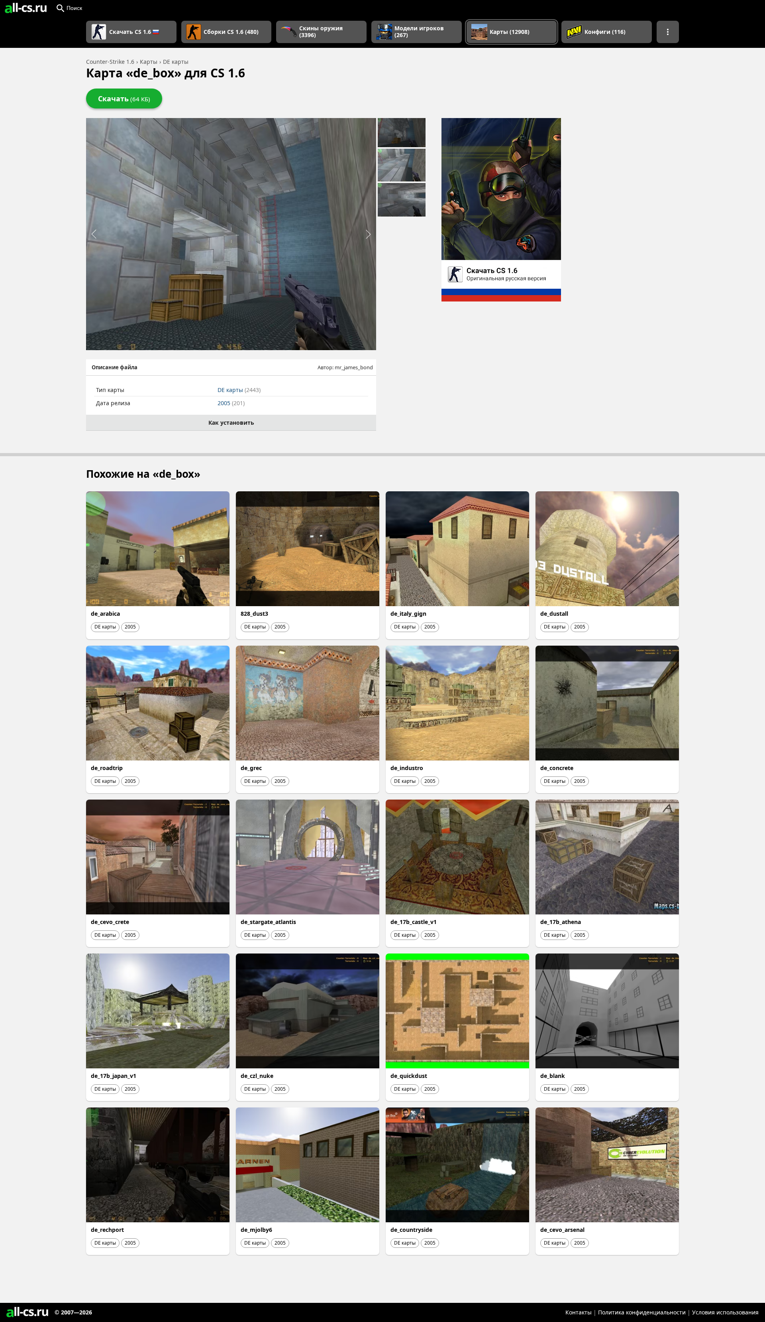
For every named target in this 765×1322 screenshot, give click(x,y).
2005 (231, 403)
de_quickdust (408, 1076)
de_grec (251, 768)
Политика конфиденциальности (642, 1312)
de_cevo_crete (110, 922)
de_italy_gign (408, 613)
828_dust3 (254, 613)
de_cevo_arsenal (562, 1229)
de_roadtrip (107, 768)
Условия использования (725, 1312)
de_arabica (105, 613)
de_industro (406, 768)
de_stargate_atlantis (268, 922)
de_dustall (554, 613)
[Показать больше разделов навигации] (668, 32)
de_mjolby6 (256, 1229)
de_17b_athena (560, 922)
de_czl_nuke (257, 1076)
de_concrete (556, 768)
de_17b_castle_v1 (413, 922)
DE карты (239, 390)
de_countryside (411, 1229)
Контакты (578, 1312)
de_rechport (107, 1229)
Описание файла (114, 367)
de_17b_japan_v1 (113, 1076)
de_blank (552, 1076)
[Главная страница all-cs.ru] (25, 8)
